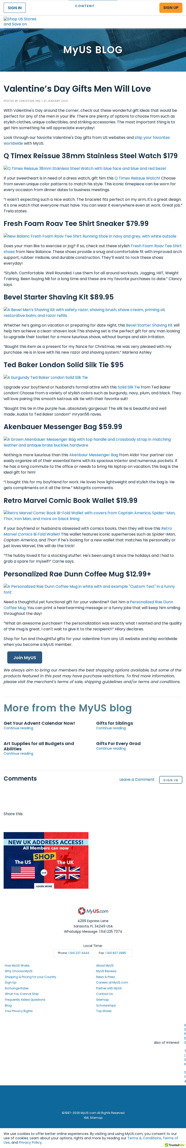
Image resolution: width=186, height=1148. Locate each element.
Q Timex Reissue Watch (137, 178)
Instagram (93, 1030)
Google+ (55, 823)
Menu (177, 17)
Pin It (45, 823)
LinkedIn (64, 823)
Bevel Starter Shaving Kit (149, 325)
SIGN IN (15, 8)
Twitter (18, 823)
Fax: (112, 953)
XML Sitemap (93, 1118)
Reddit (27, 823)
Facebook (8, 823)
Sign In (170, 780)
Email (36, 823)
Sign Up (10, 982)
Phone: (73, 953)
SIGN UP (170, 7)
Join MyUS (24, 658)
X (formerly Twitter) (93, 1034)
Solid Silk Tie (129, 387)
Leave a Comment (137, 779)
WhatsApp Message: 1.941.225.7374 (93, 931)
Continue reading (18, 728)
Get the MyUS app (93, 1039)
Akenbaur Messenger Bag (93, 455)
